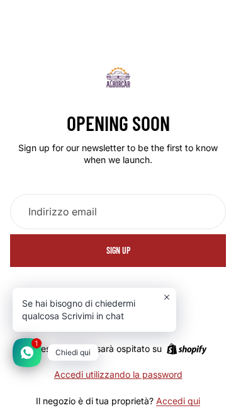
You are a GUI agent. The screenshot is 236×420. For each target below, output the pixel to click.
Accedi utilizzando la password (118, 374)
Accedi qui (178, 400)
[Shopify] (186, 349)
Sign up (118, 250)
